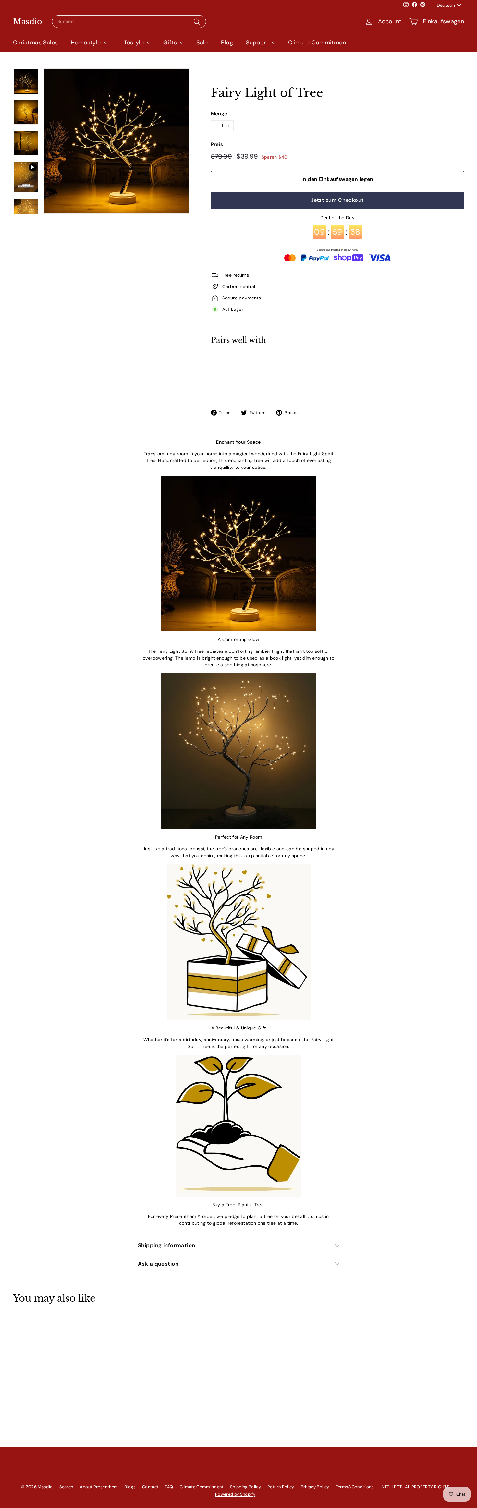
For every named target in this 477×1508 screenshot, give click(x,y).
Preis (217, 144)
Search (66, 1487)
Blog (227, 42)
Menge (219, 113)
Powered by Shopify (235, 1494)
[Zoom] (116, 141)
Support (258, 42)
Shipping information (166, 1245)
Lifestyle (133, 42)
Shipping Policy (245, 1487)
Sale (202, 42)
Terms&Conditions (355, 1487)
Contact (150, 1487)
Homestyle (87, 42)
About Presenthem (99, 1487)
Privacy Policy (315, 1487)
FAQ (169, 1487)
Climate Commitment (318, 42)
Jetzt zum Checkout (337, 200)
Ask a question (158, 1263)
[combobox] (129, 21)
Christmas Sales (35, 42)
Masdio (27, 21)
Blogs (130, 1487)
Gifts (170, 42)
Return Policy (280, 1487)
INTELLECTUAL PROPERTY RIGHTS (414, 1487)
